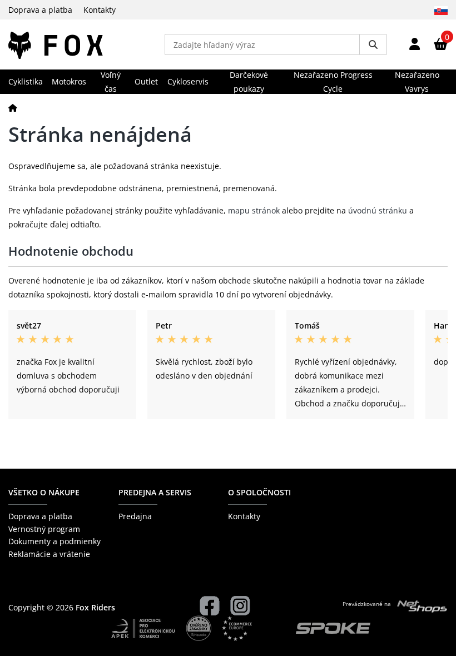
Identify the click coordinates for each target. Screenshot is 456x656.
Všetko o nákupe (44, 492)
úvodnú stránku (377, 210)
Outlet (146, 81)
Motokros (69, 81)
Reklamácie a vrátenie (49, 554)
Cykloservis (188, 81)
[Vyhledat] (373, 44)
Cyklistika (25, 81)
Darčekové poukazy (249, 81)
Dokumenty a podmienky (54, 541)
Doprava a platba (40, 9)
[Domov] (12, 107)
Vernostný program (44, 529)
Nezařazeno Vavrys (417, 81)
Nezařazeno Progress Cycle (333, 81)
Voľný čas (111, 81)
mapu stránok (254, 210)
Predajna (135, 516)
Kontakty (99, 9)
